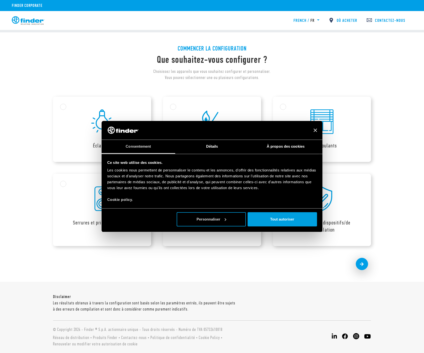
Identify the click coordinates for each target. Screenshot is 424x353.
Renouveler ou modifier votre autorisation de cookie (95, 343)
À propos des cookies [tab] (286, 146)
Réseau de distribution (71, 337)
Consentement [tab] (138, 146)
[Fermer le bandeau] (315, 130)
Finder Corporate (27, 5)
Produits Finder (105, 337)
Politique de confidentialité (172, 337)
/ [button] (304, 20)
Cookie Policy (209, 337)
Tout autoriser (282, 219)
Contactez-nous (134, 337)
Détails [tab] (212, 146)
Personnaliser (208, 219)
